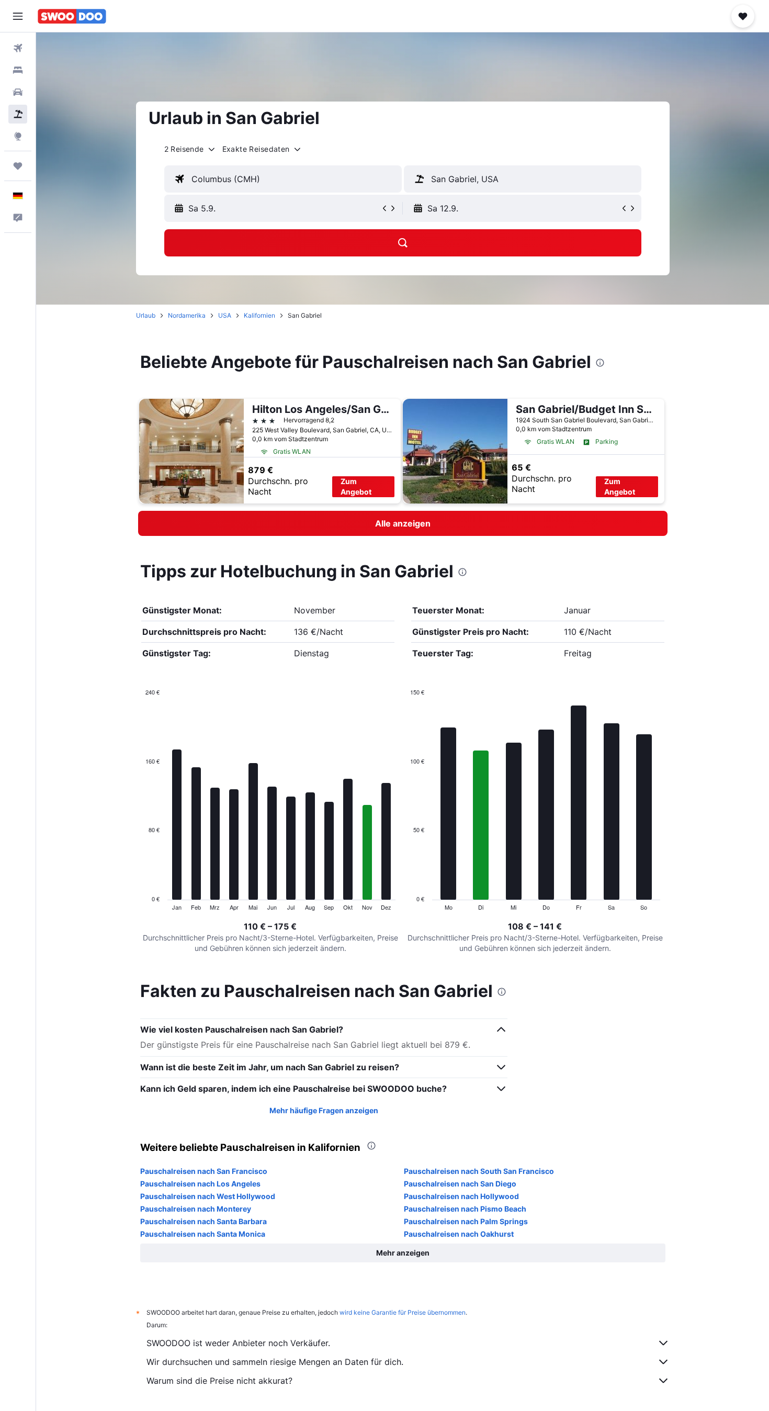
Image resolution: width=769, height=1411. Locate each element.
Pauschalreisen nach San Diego (460, 1183)
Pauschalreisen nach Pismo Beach (465, 1208)
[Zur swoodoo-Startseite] (72, 16)
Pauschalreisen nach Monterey (195, 1208)
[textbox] (283, 179)
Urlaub (145, 315)
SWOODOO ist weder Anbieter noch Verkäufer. (238, 1343)
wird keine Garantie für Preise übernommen (403, 1312)
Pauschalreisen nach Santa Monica (202, 1233)
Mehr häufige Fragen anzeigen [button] (323, 1110)
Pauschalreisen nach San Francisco (203, 1171)
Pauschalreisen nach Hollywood (461, 1196)
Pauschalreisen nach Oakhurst (459, 1233)
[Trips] (17, 165)
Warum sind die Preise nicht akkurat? (219, 1380)
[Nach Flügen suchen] (17, 48)
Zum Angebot (356, 486)
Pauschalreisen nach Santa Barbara (203, 1221)
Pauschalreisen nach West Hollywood (207, 1196)
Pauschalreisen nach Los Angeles (200, 1183)
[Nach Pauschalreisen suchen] (17, 114)
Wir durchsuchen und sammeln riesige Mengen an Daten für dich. (274, 1362)
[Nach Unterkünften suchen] (17, 70)
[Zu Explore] (17, 136)
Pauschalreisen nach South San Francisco (479, 1171)
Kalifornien (259, 315)
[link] (403, 523)
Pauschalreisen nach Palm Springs (466, 1221)
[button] (17, 16)
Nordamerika (187, 315)
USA (224, 315)
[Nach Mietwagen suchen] (17, 92)
